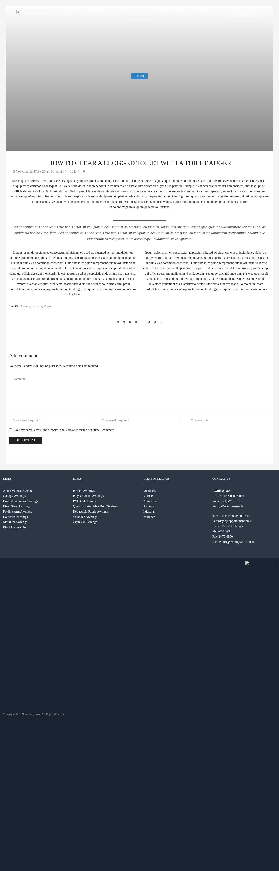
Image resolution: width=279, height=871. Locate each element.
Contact (139, 19)
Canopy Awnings (14, 496)
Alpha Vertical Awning (18, 490)
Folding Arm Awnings (17, 511)
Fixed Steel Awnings (16, 506)
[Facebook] (124, 321)
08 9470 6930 (246, 15)
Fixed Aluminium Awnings (20, 501)
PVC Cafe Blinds (84, 501)
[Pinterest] (136, 321)
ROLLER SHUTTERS (167, 11)
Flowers (24, 306)
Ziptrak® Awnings (85, 522)
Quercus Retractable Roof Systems (95, 506)
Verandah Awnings (85, 517)
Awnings (96, 11)
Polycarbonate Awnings (88, 496)
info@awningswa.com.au (238, 542)
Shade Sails (127, 11)
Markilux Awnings (15, 522)
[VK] (130, 321)
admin (60, 171)
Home (73, 11)
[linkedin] (149, 321)
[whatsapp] (155, 321)
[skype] (160, 321)
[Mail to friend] (142, 321)
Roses (47, 306)
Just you (36, 306)
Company (202, 11)
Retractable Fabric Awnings (91, 511)
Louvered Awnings (15, 517)
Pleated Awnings (84, 490)
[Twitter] (119, 321)
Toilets (139, 76)
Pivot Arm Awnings (16, 527)
